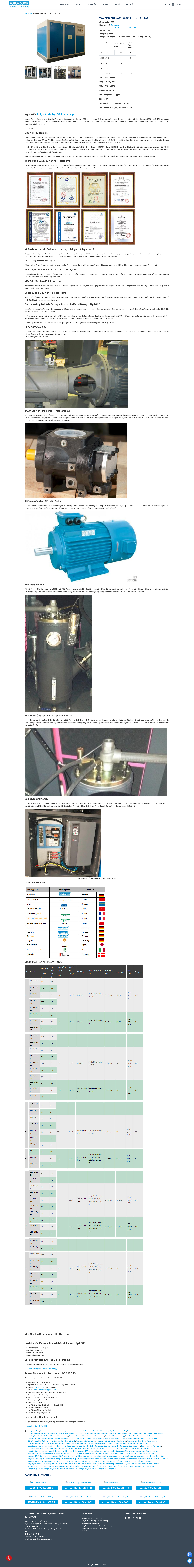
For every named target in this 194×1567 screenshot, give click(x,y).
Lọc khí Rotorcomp (106, 1448)
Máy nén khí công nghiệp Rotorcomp (131, 1456)
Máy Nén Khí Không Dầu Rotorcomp (95, 1521)
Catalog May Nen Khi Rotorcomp (81, 1436)
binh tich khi (143, 1433)
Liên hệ (117, 4)
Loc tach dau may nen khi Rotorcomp (110, 1451)
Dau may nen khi (47, 1438)
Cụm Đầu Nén (130, 1436)
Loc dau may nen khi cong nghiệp (66, 1446)
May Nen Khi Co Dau (106, 1454)
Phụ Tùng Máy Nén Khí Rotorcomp (94, 1528)
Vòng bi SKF (102, 1469)
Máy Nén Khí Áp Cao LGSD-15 (116, 1488)
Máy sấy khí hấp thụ (120, 1461)
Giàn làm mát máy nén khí (147, 1441)
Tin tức (78, 4)
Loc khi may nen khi (90, 1448)
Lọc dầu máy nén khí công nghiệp (40, 1446)
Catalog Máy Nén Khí (155, 1433)
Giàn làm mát (132, 1441)
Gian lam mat (121, 1441)
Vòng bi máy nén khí (51, 1469)
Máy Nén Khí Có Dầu (122, 1454)
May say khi (92, 1461)
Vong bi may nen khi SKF (88, 1469)
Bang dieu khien (33, 1431)
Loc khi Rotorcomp (121, 1448)
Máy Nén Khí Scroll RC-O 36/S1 (115, 1502)
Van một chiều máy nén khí (102, 1466)
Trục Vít (127, 1464)
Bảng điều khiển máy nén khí (116, 1431)
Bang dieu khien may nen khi (50, 1431)
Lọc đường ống (33, 1448)
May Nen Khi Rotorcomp (128, 1459)
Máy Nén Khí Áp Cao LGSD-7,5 (41, 1502)
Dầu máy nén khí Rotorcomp (64, 1438)
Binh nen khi (122, 1433)
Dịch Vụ (105, 4)
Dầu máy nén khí (34, 1438)
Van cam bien (154, 1464)
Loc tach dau (144, 1448)
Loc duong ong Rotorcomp (151, 1446)
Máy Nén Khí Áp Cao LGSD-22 (41, 1488)
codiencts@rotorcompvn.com (40, 1539)
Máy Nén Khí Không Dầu (36, 1459)
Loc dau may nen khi (127, 1443)
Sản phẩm (91, 4)
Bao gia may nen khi (51, 1433)
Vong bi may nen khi (35, 1469)
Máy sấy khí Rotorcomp (87, 1464)
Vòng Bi (146, 1466)
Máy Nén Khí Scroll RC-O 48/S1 (78, 1502)
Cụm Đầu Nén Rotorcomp (146, 1436)
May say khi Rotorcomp (105, 1464)
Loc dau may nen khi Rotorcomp (116, 1446)
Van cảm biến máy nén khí (37, 1466)
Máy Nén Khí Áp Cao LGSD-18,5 (78, 1488)
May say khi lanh (58, 1464)
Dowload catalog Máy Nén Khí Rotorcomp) (41, 1369)
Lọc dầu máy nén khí (143, 1443)
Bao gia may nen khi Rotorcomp (96, 1433)
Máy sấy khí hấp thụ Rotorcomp (140, 1461)
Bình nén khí (113, 1433)
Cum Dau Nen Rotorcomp (114, 1436)
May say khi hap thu (105, 1461)
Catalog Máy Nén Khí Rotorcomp (56, 1436)
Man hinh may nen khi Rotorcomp (66, 1454)
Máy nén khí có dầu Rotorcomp (39, 1456)
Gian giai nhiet (59, 1441)
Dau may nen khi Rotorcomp (86, 1438)
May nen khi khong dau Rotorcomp (86, 1459)
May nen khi (94, 1454)
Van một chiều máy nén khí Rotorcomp (127, 1466)
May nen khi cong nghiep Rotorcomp (103, 1456)
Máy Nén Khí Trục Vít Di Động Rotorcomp (97, 1526)
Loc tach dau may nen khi (57, 1451)
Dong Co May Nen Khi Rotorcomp (127, 1438)
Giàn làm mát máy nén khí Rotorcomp (91, 1443)
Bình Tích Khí (133, 1433)
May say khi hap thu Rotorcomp (39, 1464)
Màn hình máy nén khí (150, 1451)
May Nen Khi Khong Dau (155, 1456)
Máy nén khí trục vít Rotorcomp (145, 28)
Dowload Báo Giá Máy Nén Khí (36, 1426)
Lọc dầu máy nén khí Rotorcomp (91, 1446)
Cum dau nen (99, 1436)
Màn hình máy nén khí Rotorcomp (40, 1454)
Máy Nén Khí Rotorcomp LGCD (122, 28)
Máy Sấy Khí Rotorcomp (91, 1523)
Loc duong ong (134, 1446)
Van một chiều (74, 1466)
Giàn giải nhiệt (70, 1441)
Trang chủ (65, 4)
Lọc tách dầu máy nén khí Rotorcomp (81, 1451)
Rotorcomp (115, 25)
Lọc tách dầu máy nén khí (37, 1451)
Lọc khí (64, 1448)
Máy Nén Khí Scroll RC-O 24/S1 (152, 1502)
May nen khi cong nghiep (80, 1456)
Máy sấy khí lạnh (71, 1464)
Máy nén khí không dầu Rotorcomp (59, 1459)
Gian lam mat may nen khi (37, 1443)
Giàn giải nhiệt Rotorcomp (85, 1441)
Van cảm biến (143, 1464)
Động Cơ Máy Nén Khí (149, 1438)
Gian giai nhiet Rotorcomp (106, 1441)
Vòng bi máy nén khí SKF (69, 1469)
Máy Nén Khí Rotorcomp (109, 1459)
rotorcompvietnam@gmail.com (44, 1390)
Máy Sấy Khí (82, 1461)
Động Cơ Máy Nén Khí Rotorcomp (40, 1441)
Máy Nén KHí (84, 1454)
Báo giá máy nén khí (35, 1433)
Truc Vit (134, 1464)
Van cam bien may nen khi (58, 1466)
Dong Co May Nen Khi (106, 1438)
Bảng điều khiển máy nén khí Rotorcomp (142, 1431)
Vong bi (152, 1466)
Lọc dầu (109, 1443)
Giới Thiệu (130, 4)
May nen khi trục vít (145, 1459)
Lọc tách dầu (134, 1448)
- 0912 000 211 (39, 1536)
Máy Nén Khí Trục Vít (160, 1459)
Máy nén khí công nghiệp (61, 1456)
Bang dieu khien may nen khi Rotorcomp (77, 1431)
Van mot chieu (85, 1466)
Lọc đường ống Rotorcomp (50, 1448)
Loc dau (116, 1443)
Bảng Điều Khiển (99, 1431)
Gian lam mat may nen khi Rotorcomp (62, 1443)
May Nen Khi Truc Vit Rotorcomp (65, 1461)
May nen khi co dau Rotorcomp (142, 1454)
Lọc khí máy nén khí (75, 1448)
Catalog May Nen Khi (35, 1436)
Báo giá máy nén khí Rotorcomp (71, 1433)
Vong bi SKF (112, 1469)
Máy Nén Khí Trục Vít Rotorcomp (55, 114)
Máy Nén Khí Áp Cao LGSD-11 (153, 1488)
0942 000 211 (39, 1387)
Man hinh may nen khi (133, 1451)
